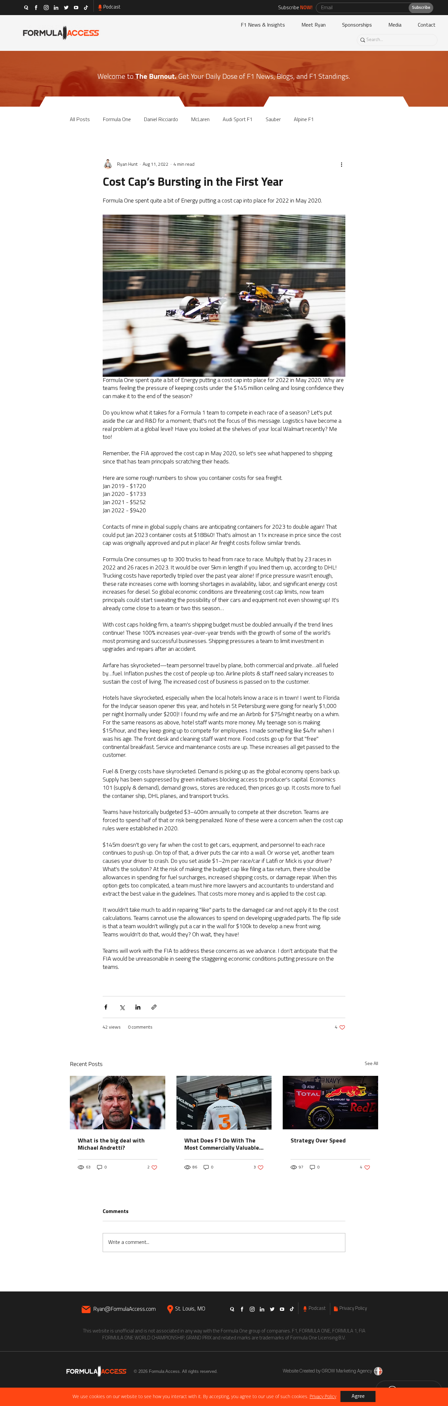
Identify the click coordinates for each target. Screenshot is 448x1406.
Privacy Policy (323, 1396)
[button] (358, 1396)
